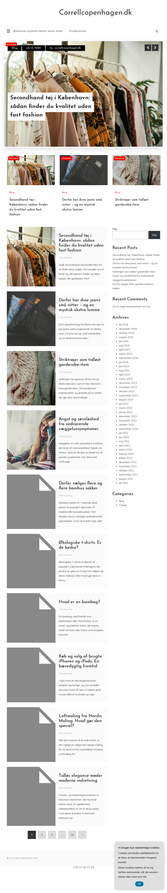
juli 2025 (123, 362)
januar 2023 (125, 433)
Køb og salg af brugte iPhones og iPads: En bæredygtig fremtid (80, 682)
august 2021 (126, 499)
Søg (114, 249)
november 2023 (128, 408)
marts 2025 (125, 374)
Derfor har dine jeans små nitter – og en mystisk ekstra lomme (54, 111)
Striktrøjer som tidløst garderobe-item (133, 292)
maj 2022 (124, 462)
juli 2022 (123, 454)
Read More (149, 111)
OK (139, 884)
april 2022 (124, 466)
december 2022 (128, 437)
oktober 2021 (126, 491)
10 (72, 855)
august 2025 (126, 358)
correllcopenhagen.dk (75, 48)
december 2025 (128, 349)
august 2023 (126, 420)
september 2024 (128, 379)
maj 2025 (124, 366)
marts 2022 (125, 470)
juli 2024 (123, 383)
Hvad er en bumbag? (79, 623)
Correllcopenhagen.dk (95, 13)
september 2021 (128, 495)
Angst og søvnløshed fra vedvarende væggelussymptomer (79, 445)
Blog (14, 48)
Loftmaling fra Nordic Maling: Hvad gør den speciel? (80, 742)
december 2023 (128, 404)
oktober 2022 (126, 445)
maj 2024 (124, 391)
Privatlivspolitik (77, 31)
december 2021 (128, 483)
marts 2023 (125, 429)
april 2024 (124, 395)
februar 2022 (126, 474)
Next (155, 47)
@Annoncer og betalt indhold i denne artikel (37, 31)
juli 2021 (123, 504)
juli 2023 (123, 424)
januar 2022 (125, 479)
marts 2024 (125, 399)
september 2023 (128, 416)
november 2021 (128, 487)
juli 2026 (123, 345)
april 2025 (124, 370)
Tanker (123, 526)
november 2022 (128, 441)
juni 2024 (124, 387)
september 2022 (128, 449)
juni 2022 (124, 458)
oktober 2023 (126, 412)
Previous (148, 47)
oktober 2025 (126, 354)
